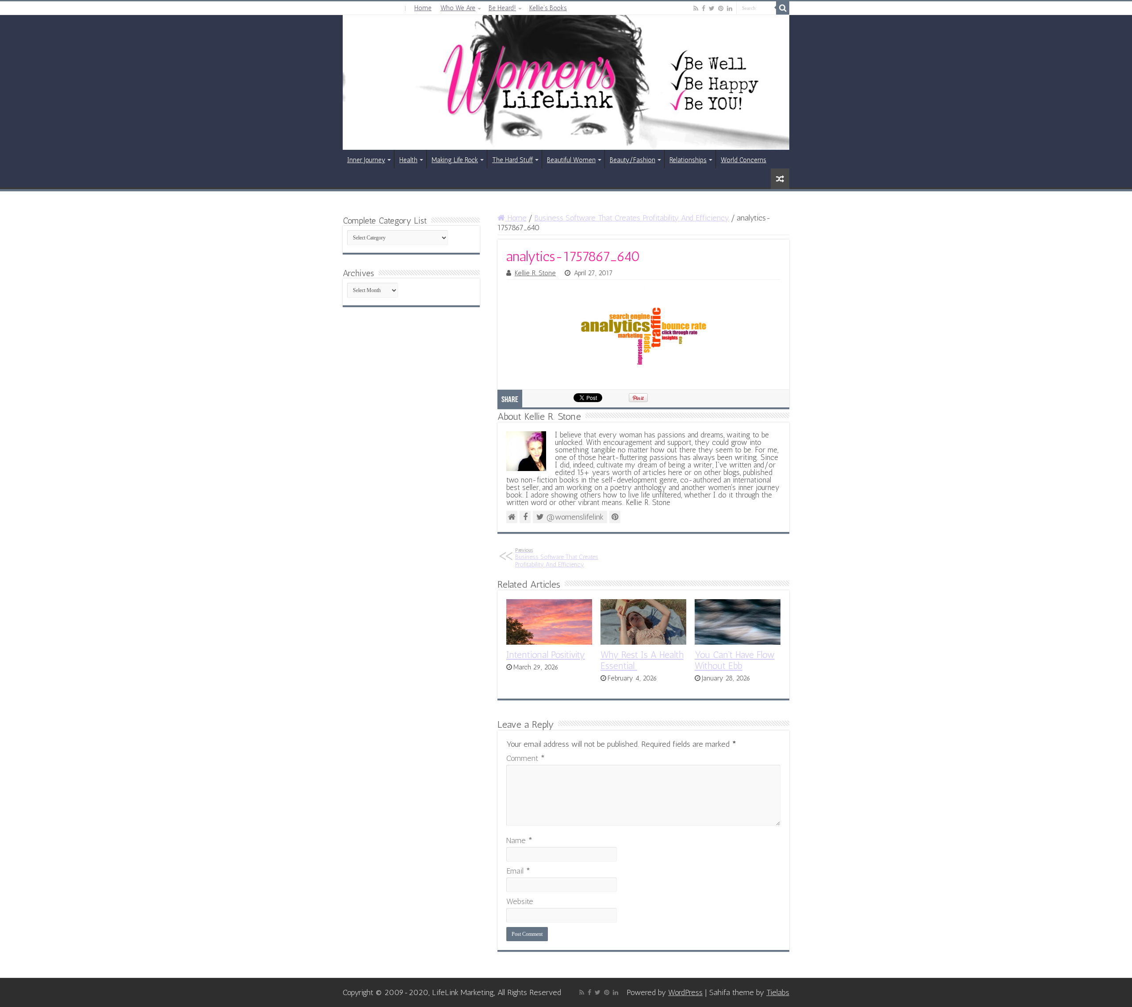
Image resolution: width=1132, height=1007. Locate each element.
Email (518, 871)
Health (408, 160)
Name (519, 840)
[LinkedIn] (729, 8)
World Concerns (743, 160)
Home (423, 8)
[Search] (782, 8)
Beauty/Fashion (632, 160)
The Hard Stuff (512, 160)
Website (519, 901)
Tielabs (777, 992)
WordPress (685, 992)
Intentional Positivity (545, 654)
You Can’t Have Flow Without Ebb (735, 660)
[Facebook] (703, 8)
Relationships (688, 160)
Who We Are (457, 8)
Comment (525, 758)
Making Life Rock (455, 160)
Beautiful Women (571, 160)
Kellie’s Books (548, 8)
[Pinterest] (720, 8)
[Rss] (695, 8)
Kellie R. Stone (535, 273)
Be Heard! (502, 8)
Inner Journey (366, 160)
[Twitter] (711, 8)
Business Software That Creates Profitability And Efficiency (631, 218)
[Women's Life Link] (566, 82)
